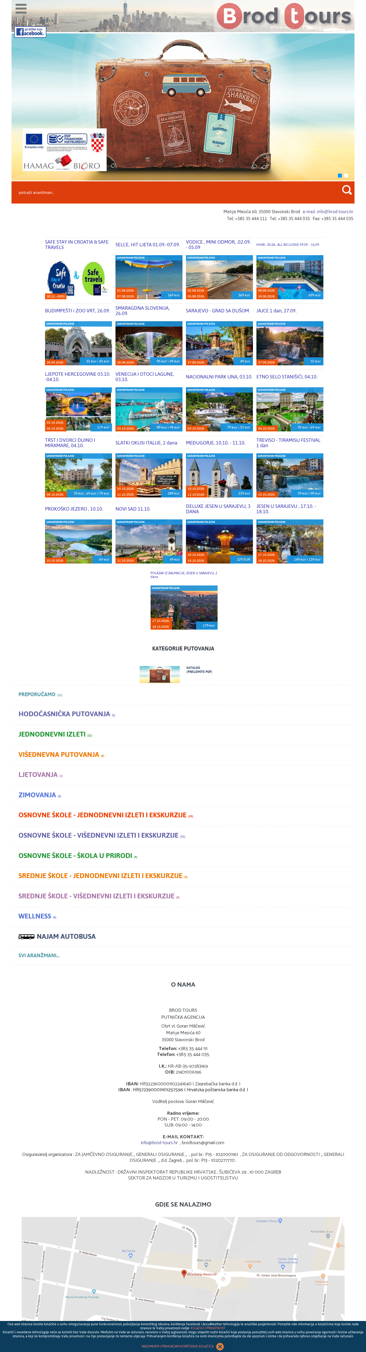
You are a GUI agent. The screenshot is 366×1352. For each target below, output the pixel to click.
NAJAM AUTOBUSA (66, 936)
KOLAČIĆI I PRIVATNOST (208, 1328)
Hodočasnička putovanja (66, 714)
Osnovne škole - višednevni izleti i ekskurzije (101, 835)
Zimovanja (39, 795)
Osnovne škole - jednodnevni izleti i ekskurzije (105, 815)
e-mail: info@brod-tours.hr (328, 211)
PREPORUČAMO (40, 694)
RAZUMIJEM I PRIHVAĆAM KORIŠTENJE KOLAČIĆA (178, 1346)
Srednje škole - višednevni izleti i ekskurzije (99, 896)
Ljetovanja (40, 775)
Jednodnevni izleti (55, 734)
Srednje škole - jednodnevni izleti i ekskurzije (103, 876)
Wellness (37, 916)
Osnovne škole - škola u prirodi (77, 856)
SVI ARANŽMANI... (38, 955)
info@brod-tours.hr (159, 1143)
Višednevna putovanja (61, 754)
